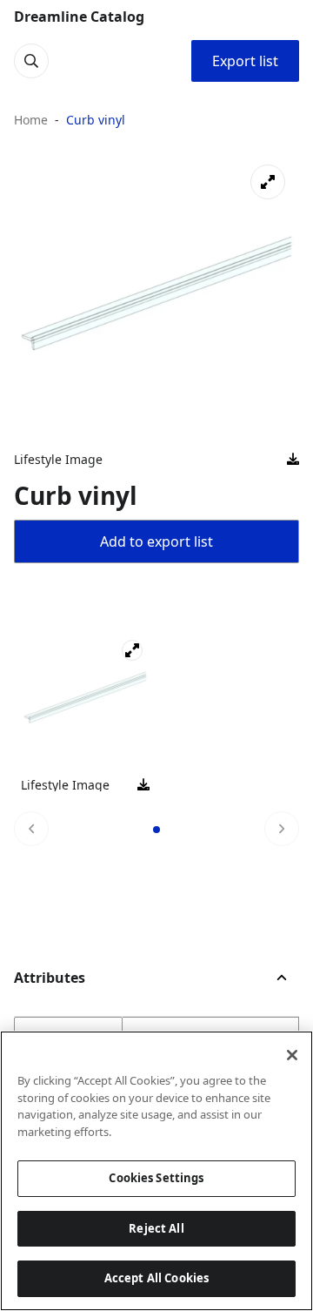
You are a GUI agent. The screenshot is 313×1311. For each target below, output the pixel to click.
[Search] (31, 61)
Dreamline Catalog (79, 16)
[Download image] (293, 460)
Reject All (156, 1228)
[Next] (281, 828)
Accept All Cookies (156, 1278)
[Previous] (31, 828)
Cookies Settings (156, 1178)
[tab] (156, 829)
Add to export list (156, 541)
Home (31, 119)
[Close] (292, 1055)
